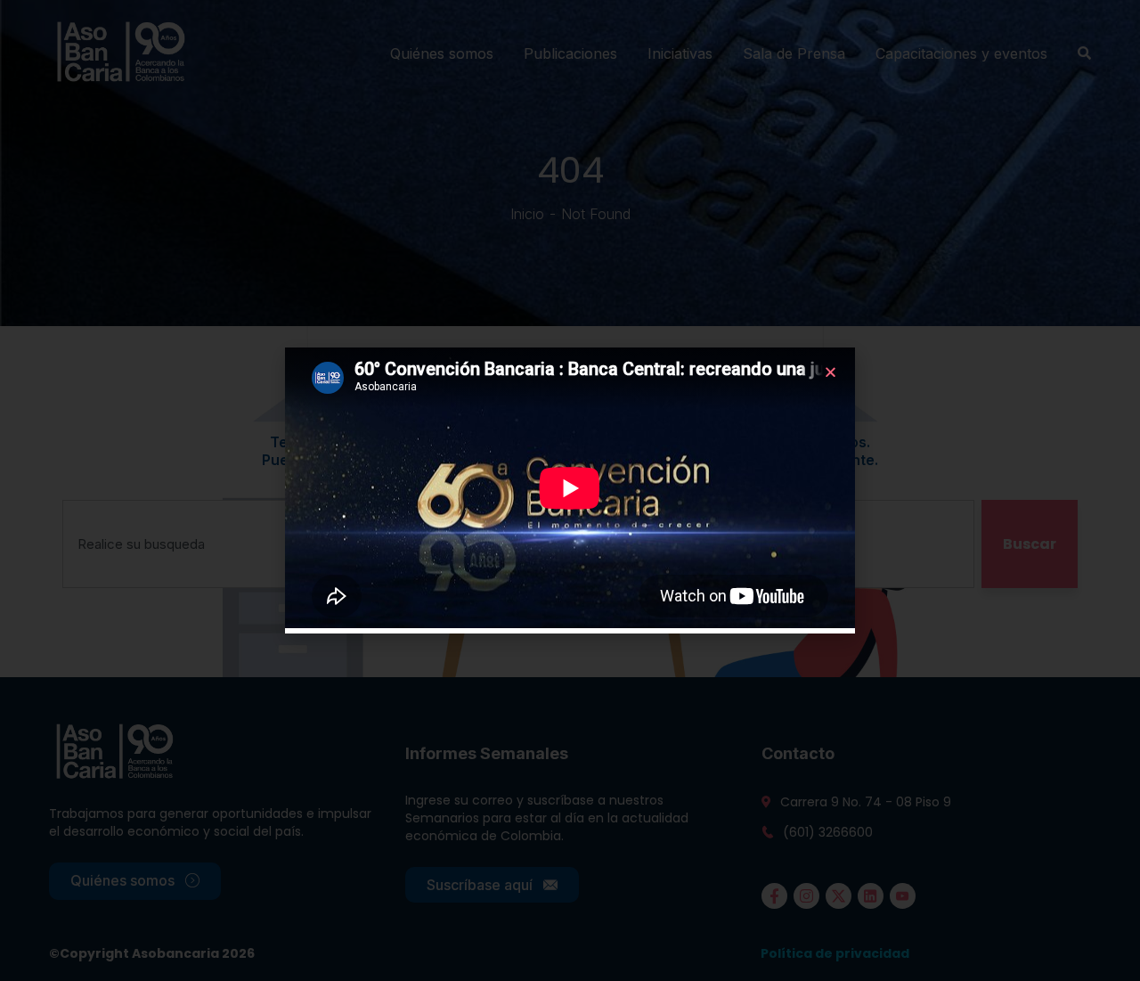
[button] (830, 372)
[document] (570, 490)
